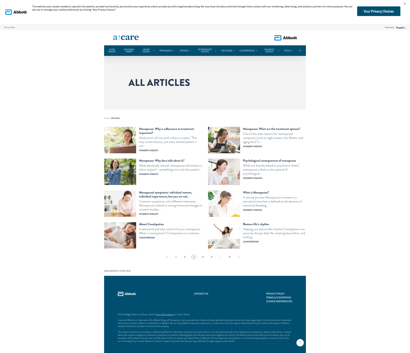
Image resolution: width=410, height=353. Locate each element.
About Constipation (151, 224)
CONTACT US (201, 294)
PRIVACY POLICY (275, 294)
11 (229, 257)
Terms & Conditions (164, 314)
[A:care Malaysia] (126, 38)
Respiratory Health (205, 50)
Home (106, 118)
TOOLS (287, 50)
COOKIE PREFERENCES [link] (279, 301)
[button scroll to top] (300, 343)
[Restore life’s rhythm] (224, 235)
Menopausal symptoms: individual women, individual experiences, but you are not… (165, 194)
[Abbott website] (285, 38)
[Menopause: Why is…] (120, 140)
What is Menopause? (256, 192)
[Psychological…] (224, 172)
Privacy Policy (9, 27)
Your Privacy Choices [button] (379, 11)
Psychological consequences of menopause (269, 160)
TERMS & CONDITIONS (278, 297)
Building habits (129, 50)
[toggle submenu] (154, 51)
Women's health (148, 150)
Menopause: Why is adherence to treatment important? (166, 131)
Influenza (226, 50)
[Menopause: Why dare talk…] (120, 172)
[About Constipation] (120, 235)
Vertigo (184, 50)
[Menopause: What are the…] (224, 140)
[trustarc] (401, 27)
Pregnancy (166, 50)
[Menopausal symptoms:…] (120, 203)
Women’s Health (269, 50)
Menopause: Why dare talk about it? (161, 160)
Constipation (247, 50)
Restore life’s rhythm (256, 224)
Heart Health (146, 50)
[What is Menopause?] (224, 203)
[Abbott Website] (127, 297)
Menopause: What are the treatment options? (271, 129)
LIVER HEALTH (112, 50)
